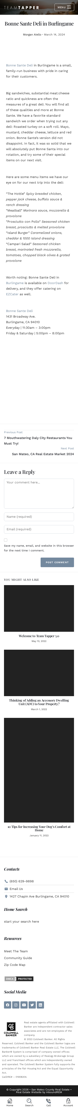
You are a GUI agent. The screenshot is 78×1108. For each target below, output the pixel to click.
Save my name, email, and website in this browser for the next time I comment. (39, 548)
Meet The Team (16, 951)
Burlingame (15, 283)
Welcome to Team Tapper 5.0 (39, 636)
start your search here (21, 921)
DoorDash (55, 283)
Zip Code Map (14, 965)
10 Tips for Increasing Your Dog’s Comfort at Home (39, 828)
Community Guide (18, 958)
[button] (7, 380)
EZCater (12, 294)
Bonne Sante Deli (19, 65)
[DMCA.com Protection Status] (19, 978)
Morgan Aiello (32, 34)
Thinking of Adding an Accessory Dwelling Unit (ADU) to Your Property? (39, 702)
